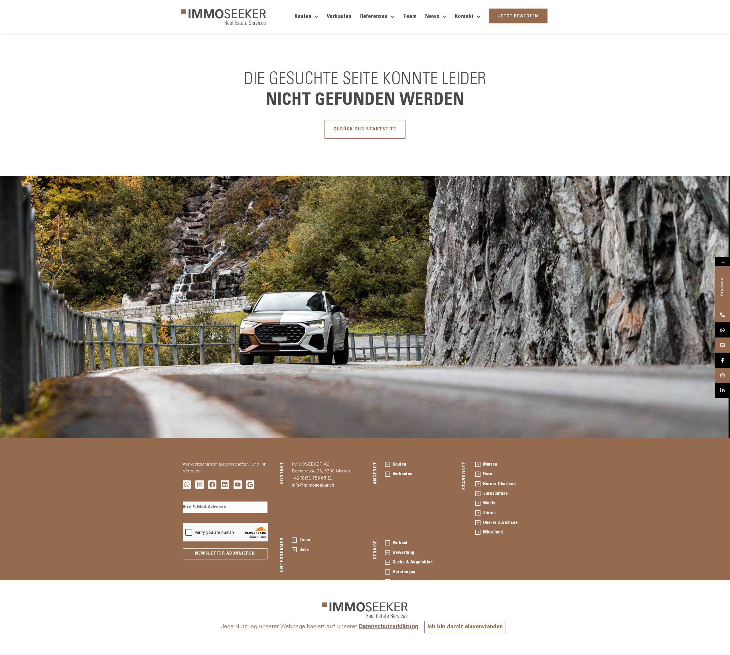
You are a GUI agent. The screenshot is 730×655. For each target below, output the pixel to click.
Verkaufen (339, 17)
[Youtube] (238, 484)
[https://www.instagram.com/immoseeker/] (722, 375)
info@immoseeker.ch (313, 485)
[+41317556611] (722, 314)
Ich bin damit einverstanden (465, 627)
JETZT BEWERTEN (518, 16)
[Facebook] (212, 484)
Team (410, 17)
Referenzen (374, 17)
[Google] (250, 484)
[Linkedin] (225, 484)
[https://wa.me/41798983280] (722, 329)
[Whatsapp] (187, 484)
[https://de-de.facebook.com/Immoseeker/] (722, 360)
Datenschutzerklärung (388, 626)
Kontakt (464, 17)
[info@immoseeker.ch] (722, 345)
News (432, 17)
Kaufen (303, 17)
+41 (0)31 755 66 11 (312, 478)
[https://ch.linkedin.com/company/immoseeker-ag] (722, 390)
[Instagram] (199, 484)
